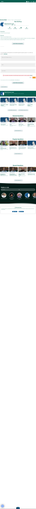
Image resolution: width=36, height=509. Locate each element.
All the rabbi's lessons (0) (13, 110)
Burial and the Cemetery (31, 146)
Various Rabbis (3, 125)
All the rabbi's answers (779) (23, 110)
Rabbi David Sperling (12, 148)
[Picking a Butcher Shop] (13, 102)
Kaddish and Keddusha (22, 172)
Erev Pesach (29, 172)
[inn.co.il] (26, 1)
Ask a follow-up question (18, 43)
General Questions (4, 86)
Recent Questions (18, 165)
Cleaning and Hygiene (3, 172)
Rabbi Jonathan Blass (12, 125)
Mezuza (11, 146)
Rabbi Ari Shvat (21, 148)
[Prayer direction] (4, 122)
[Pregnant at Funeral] (22, 102)
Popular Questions (18, 139)
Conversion (20, 122)
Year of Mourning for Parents (3, 146)
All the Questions (12, 172)
